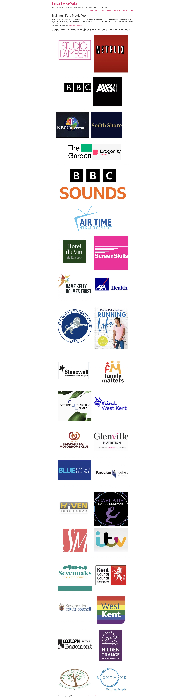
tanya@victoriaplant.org (75, 25)
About (97, 10)
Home (91, 10)
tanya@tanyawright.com (91, 696)
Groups (109, 10)
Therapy (103, 10)
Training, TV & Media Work (121, 10)
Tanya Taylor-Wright (66, 3)
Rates (131, 10)
